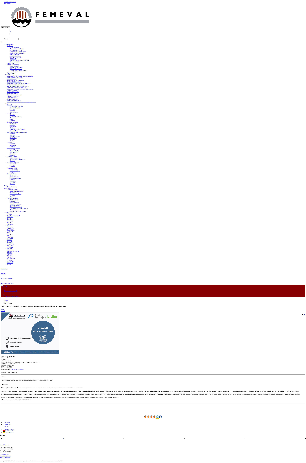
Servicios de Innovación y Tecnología (16, 87)
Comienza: (4, 358)
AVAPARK (10, 221)
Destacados (13, 175)
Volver (2, 309)
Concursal (12, 179)
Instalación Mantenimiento (17, 191)
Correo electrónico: (6, 369)
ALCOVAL (10, 237)
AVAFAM (9, 248)
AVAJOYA (10, 247)
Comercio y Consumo (15, 204)
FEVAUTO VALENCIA (13, 215)
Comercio (9, 142)
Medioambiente (14, 209)
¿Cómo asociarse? (11, 71)
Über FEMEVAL (9, 432)
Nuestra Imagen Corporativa (17, 53)
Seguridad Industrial (15, 205)
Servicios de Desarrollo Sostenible (15, 80)
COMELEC (10, 231)
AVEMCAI (10, 220)
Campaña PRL (14, 130)
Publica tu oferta (14, 152)
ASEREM (9, 253)
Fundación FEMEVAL (16, 57)
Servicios (12, 109)
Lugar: (3, 362)
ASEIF (9, 225)
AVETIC (9, 214)
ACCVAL (9, 240)
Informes (12, 139)
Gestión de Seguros (12, 90)
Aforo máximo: (5, 360)
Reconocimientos (14, 54)
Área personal (7, 3)
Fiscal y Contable (14, 176)
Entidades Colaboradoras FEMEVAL (19, 60)
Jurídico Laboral (14, 199)
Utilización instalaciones (13, 96)
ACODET (9, 243)
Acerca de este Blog (12, 186)
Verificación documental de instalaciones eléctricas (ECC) (21, 102)
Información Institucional (16, 67)
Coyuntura (13, 181)
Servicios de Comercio (12, 93)
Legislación (13, 126)
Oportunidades (14, 169)
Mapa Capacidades (15, 136)
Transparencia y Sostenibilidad (18, 211)
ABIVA (9, 264)
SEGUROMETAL (15, 158)
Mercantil (12, 201)
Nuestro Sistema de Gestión (17, 49)
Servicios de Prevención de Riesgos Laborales (18, 83)
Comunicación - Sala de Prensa (18, 51)
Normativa (13, 117)
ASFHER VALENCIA (13, 251)
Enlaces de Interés (14, 61)
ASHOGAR (10, 250)
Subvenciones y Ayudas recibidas (18, 70)
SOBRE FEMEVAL (9, 44)
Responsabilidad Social (16, 50)
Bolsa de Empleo (14, 151)
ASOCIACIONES (8, 212)
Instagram (12, 110)
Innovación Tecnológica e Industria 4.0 (17, 132)
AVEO (9, 232)
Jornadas (5, 286)
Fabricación (13, 192)
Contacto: (3, 372)
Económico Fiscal (11, 174)
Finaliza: (3, 359)
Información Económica (16, 69)
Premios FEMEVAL (15, 56)
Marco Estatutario (14, 66)
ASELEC (9, 222)
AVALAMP (10, 245)
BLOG (5, 185)
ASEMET (9, 255)
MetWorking (13, 138)
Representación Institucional (14, 94)
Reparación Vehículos (15, 194)
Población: (4, 365)
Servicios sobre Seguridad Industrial (16, 84)
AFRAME (9, 260)
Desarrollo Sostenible (12, 122)
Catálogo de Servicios (12, 99)
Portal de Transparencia (10, 2)
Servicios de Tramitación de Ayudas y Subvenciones (20, 89)
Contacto (12, 120)
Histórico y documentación (10, 291)
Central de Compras (15, 171)
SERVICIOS (7, 74)
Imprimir (3, 311)
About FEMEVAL (9, 430)
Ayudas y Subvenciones (13, 162)
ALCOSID (10, 238)
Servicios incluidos (11, 97)
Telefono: (3, 368)
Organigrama (10, 63)
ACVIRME (10, 227)
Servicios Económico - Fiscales (15, 77)
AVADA (9, 235)
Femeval (6, 300)
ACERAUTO (10, 244)
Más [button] (4, 295)
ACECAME (10, 263)
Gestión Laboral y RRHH (13, 148)
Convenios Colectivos (15, 116)
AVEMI (9, 218)
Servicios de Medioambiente (14, 82)
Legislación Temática (12, 198)
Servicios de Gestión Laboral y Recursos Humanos (20, 76)
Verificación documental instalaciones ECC (18, 86)
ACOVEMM (10, 261)
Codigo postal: (5, 366)
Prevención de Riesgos (16, 207)
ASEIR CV (10, 224)
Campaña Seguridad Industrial (17, 129)
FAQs (11, 119)
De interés (12, 133)
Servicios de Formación (13, 92)
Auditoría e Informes (15, 178)
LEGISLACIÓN (8, 188)
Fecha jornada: (5, 356)
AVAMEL (9, 234)
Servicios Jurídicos (11, 79)
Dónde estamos (11, 73)
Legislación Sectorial (12, 189)
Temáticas (7, 427)
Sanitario (12, 195)
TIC (11, 197)
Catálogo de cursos (15, 107)
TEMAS (6, 103)
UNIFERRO (10, 228)
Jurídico (9, 113)
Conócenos (10, 46)
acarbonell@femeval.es (18, 369)
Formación (9, 105)
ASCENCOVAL (11, 258)
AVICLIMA (10, 217)
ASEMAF (9, 257)
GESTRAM (13, 59)
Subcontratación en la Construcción (19, 208)
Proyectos (12, 135)
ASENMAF (10, 254)
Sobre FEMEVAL (9, 429)
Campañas (12, 153)
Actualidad (13, 123)
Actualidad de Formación (16, 106)
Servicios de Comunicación (14, 100)
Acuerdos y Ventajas (12, 168)
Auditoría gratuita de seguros (17, 159)
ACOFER (9, 241)
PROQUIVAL (10, 230)
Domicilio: (4, 363)
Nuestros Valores (14, 47)
